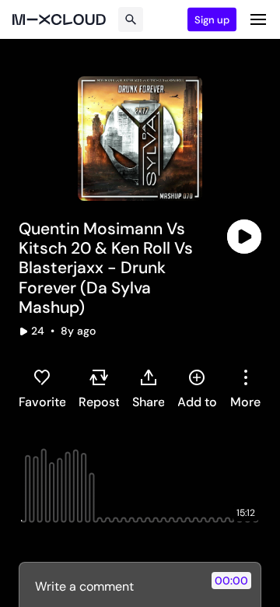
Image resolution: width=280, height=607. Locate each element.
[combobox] (245, 388)
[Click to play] (244, 236)
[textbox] (114, 586)
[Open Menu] (258, 19)
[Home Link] (59, 19)
